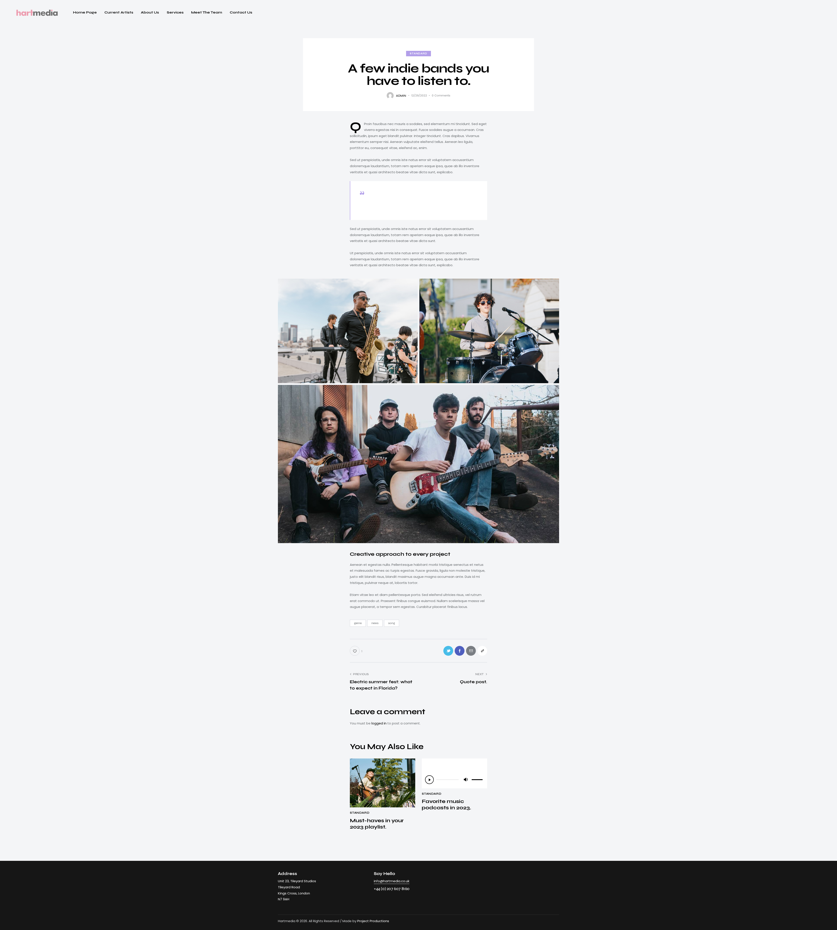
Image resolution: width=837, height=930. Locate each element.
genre (358, 623)
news (374, 623)
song (391, 623)
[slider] (478, 779)
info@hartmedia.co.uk (391, 881)
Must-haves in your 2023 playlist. (377, 824)
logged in (378, 723)
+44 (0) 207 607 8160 (392, 888)
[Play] (429, 779)
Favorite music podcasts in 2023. (446, 804)
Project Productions (373, 921)
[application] (454, 779)
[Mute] (465, 779)
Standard (418, 53)
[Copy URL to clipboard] (482, 651)
